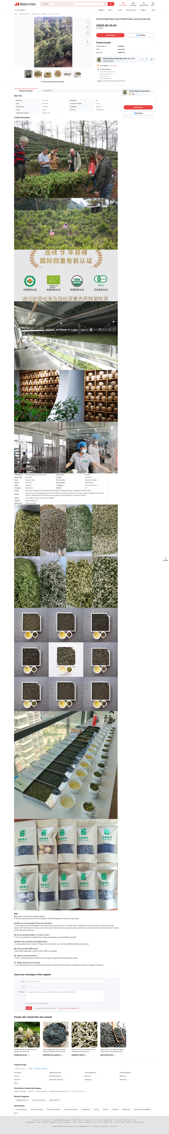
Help (120, 10)
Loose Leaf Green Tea (54, 14)
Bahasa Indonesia (138, 1122)
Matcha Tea (126, 1109)
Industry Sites (97, 1120)
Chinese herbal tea (125, 1072)
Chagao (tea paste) (55, 1072)
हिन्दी (111, 1122)
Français (59, 1122)
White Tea (87, 1076)
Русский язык (67, 1122)
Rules (153, 10)
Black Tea (122, 1076)
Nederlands (88, 1122)
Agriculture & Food (24, 14)
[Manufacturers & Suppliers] (24, 4)
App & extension (131, 10)
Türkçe (122, 1122)
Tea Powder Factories (53, 1109)
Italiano (75, 1122)
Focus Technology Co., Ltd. (72, 1126)
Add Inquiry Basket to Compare (53, 81)
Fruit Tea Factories (21, 1109)
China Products (46, 1120)
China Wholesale (76, 1120)
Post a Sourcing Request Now (68, 1008)
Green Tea (43, 14)
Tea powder (17, 1072)
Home (15, 14)
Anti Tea (96, 1109)
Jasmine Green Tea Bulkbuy (142, 1109)
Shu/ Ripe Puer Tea (55, 1076)
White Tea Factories (37, 1109)
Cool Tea (105, 1109)
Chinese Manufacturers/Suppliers (61, 1120)
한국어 (100, 1122)
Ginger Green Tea (54, 1100)
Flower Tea (123, 1079)
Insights (134, 1120)
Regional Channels (108, 1120)
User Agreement (95, 1126)
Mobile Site (127, 1120)
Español (45, 1122)
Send (28, 1008)
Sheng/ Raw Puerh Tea (56, 1079)
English (39, 1122)
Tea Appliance (85, 1109)
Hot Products (36, 1120)
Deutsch (81, 1122)
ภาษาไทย (116, 1122)
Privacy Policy (113, 1126)
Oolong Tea (87, 1079)
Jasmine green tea (90, 1072)
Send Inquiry (110, 35)
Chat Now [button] (142, 35)
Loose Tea (115, 1109)
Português (52, 1122)
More (16, 1113)
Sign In (99, 81)
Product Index (118, 1120)
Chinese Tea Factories (70, 1109)
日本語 (106, 1122)
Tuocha (16, 1076)
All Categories (21, 10)
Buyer (110, 10)
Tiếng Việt (129, 1122)
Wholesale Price (87, 1120)
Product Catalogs (41, 1068)
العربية (95, 1122)
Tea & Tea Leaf (35, 14)
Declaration (105, 1126)
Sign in (153, 5)
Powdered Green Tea (22, 1100)
